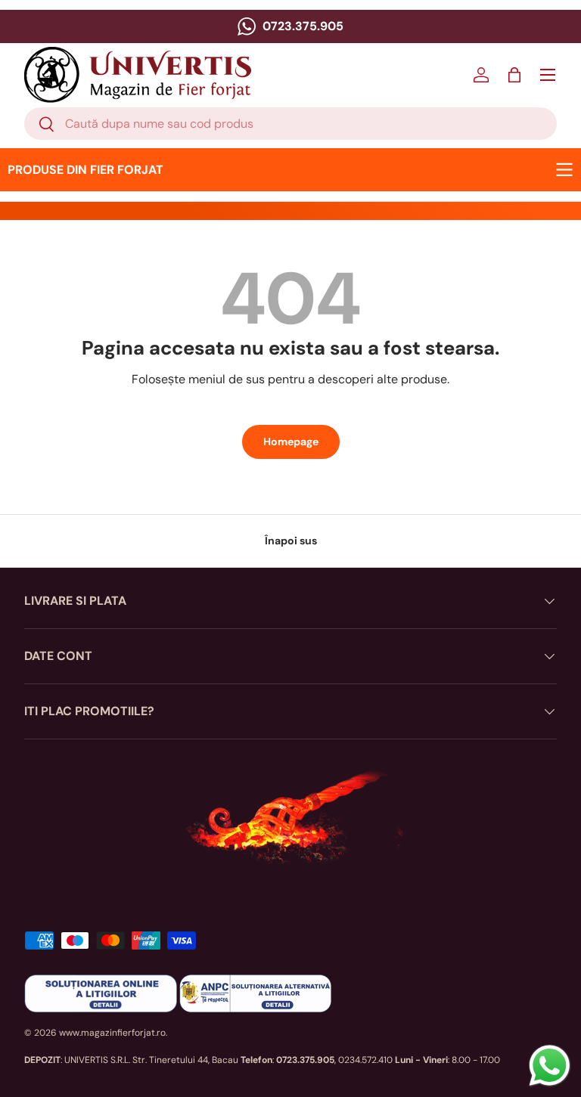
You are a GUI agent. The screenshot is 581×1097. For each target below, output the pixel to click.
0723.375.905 (301, 26)
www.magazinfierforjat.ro (112, 1033)
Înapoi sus (291, 540)
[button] (514, 74)
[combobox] (290, 123)
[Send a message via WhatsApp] (549, 1065)
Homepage (290, 441)
